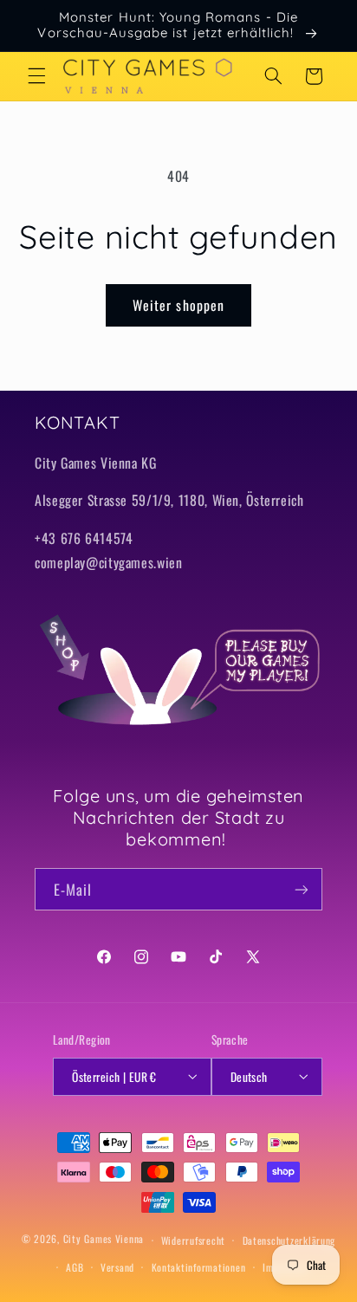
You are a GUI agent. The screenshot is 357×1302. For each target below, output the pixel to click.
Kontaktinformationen (199, 1267)
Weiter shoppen (178, 305)
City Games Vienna (104, 1239)
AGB (74, 1267)
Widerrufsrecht (193, 1240)
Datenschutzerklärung (289, 1240)
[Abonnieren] (301, 889)
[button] (36, 76)
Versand (117, 1267)
